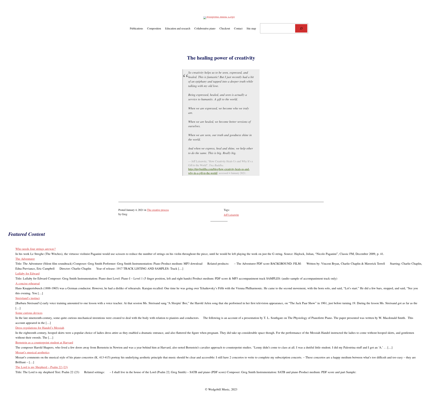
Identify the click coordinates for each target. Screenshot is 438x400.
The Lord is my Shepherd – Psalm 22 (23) (41, 367)
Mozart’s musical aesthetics (32, 352)
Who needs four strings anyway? (35, 249)
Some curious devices (28, 313)
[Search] (301, 28)
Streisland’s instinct (27, 298)
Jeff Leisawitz (231, 215)
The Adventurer (25, 259)
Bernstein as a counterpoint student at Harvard (44, 342)
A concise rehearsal (27, 283)
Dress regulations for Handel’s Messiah (39, 328)
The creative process (158, 210)
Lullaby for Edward (27, 273)
